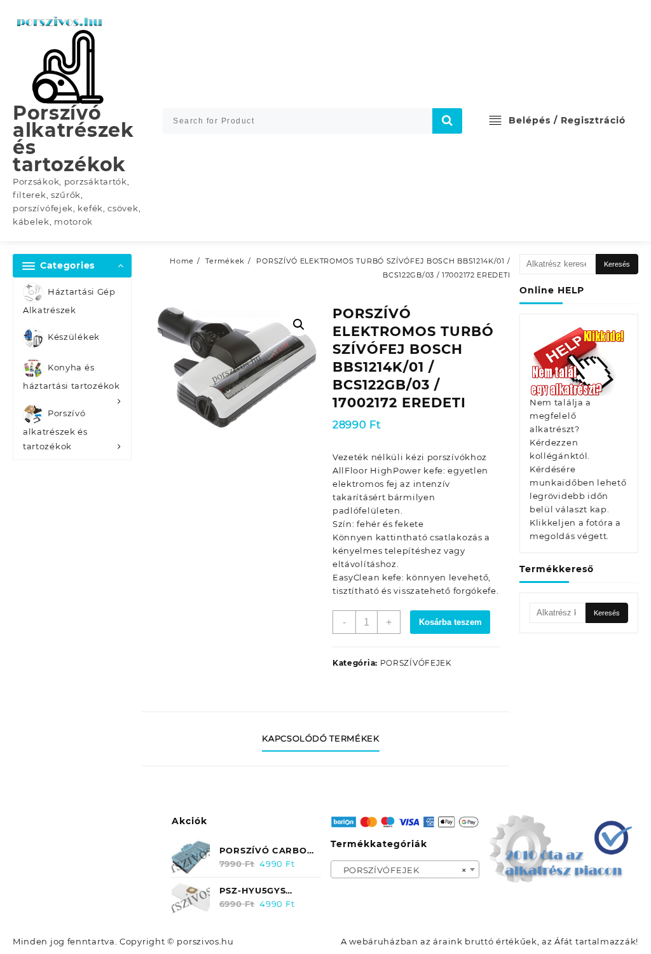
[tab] (325, 739)
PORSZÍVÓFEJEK (416, 663)
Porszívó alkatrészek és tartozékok (73, 138)
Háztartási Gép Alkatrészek (69, 300)
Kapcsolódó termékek (320, 738)
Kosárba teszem (450, 622)
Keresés (617, 264)
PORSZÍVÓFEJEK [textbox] (401, 870)
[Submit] (447, 121)
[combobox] (405, 869)
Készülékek (74, 337)
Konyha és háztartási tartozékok (71, 377)
